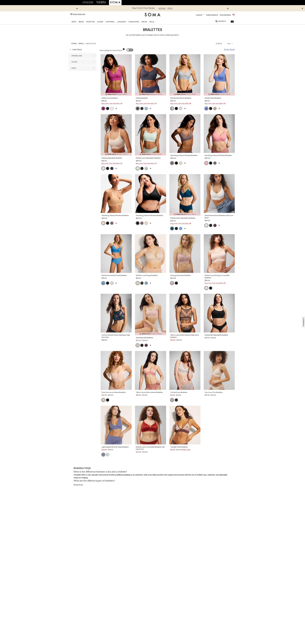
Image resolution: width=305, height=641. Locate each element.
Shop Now (161, 8)
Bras (81, 43)
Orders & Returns (212, 15)
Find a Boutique (225, 15)
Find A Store (229, 49)
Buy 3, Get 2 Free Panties (143, 8)
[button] (232, 21)
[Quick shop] (116, 108)
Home (74, 43)
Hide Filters (77, 50)
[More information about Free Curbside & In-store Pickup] (123, 49)
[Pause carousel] (302, 8)
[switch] (130, 50)
